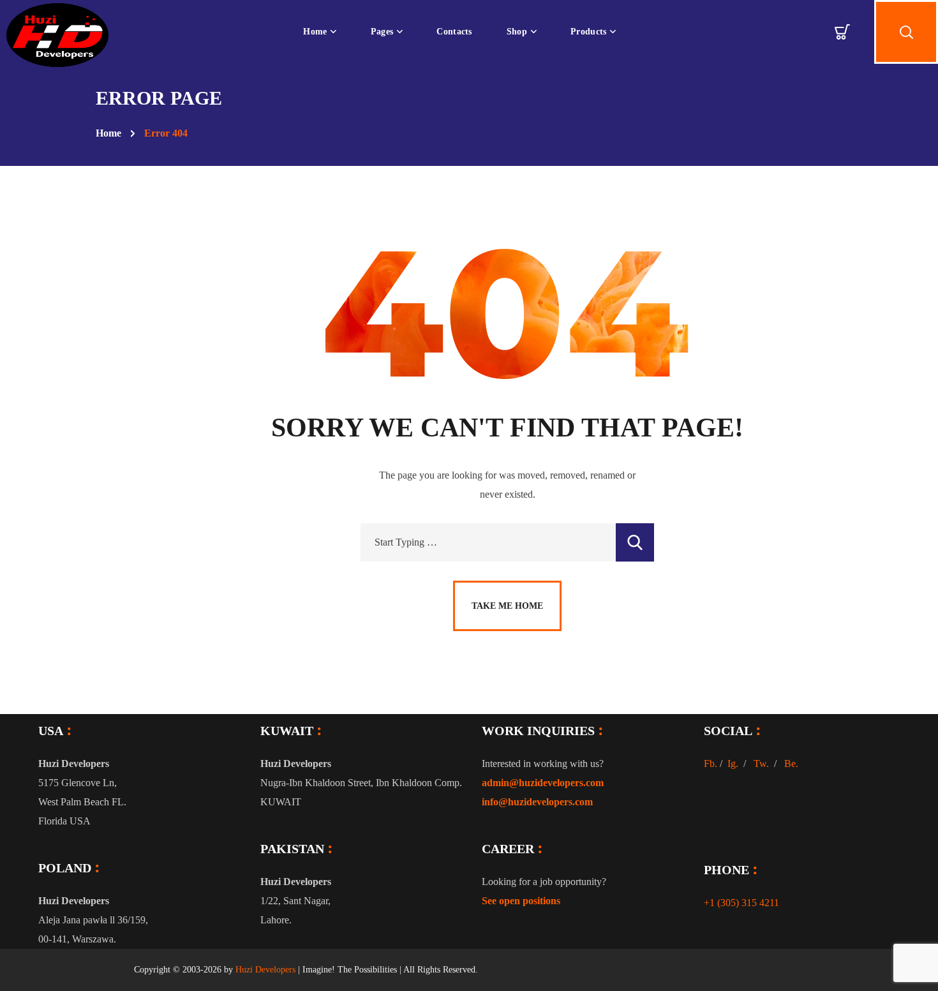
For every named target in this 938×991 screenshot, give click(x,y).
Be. (791, 763)
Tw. (761, 763)
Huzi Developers (265, 969)
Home (108, 133)
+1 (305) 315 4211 (741, 902)
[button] (842, 32)
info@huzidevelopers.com (537, 801)
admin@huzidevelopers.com (543, 782)
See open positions (521, 900)
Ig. (732, 763)
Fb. (710, 763)
